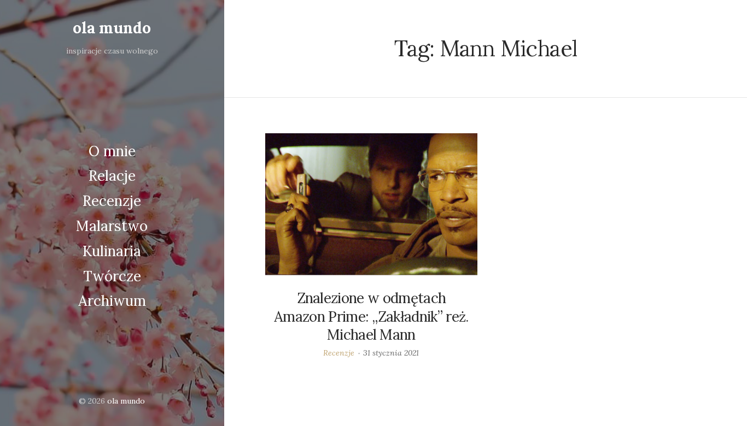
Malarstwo (112, 226)
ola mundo (112, 28)
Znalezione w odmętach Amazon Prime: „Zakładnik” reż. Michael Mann (371, 316)
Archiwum (112, 301)
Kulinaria (112, 251)
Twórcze (112, 276)
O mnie (112, 151)
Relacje (112, 176)
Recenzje (112, 201)
